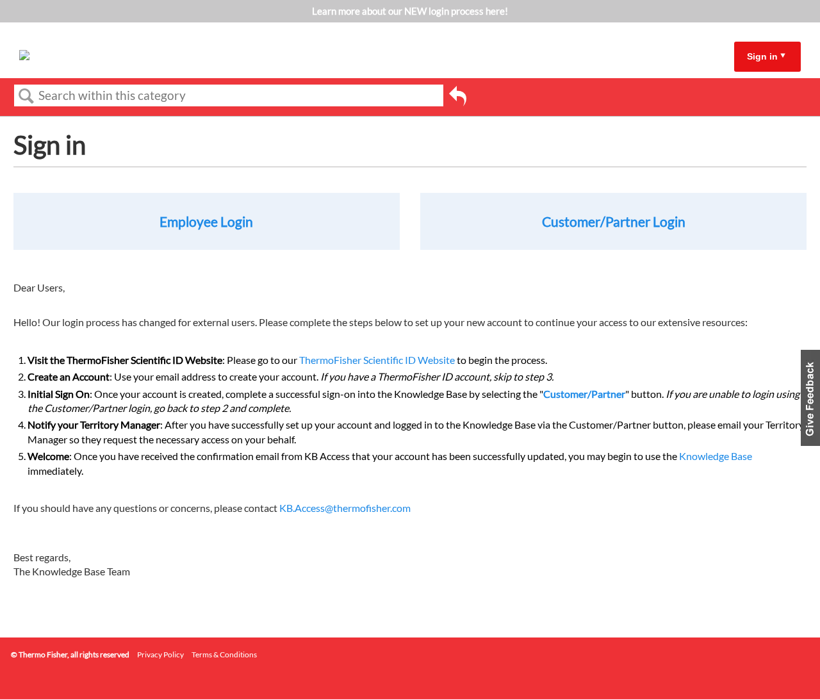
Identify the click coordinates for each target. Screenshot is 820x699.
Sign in (762, 56)
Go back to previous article (458, 98)
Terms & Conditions (224, 654)
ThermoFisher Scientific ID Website (377, 360)
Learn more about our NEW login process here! (410, 11)
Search (26, 96)
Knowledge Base (715, 456)
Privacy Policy (160, 654)
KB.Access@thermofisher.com (345, 508)
